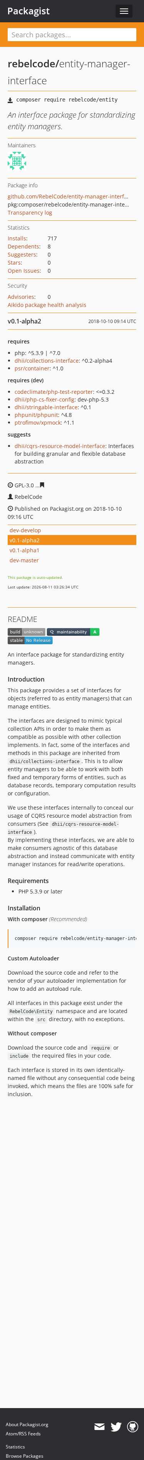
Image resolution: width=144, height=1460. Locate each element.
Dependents (23, 246)
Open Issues (24, 270)
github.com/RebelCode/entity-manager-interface (70, 196)
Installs (17, 238)
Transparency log (30, 212)
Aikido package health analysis (47, 304)
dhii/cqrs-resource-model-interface (60, 446)
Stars (14, 262)
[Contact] (99, 1427)
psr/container (32, 368)
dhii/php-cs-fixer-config (44, 399)
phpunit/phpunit (36, 414)
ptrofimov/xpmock (38, 422)
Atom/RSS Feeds (23, 1433)
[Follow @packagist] (116, 1427)
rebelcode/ (33, 63)
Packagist (28, 11)
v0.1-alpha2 (25, 540)
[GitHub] (132, 1427)
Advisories (21, 296)
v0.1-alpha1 (25, 550)
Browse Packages (24, 1456)
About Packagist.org (27, 1424)
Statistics (15, 1446)
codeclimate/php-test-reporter (54, 391)
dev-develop (25, 530)
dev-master (24, 560)
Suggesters (22, 254)
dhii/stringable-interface (46, 407)
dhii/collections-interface (47, 360)
